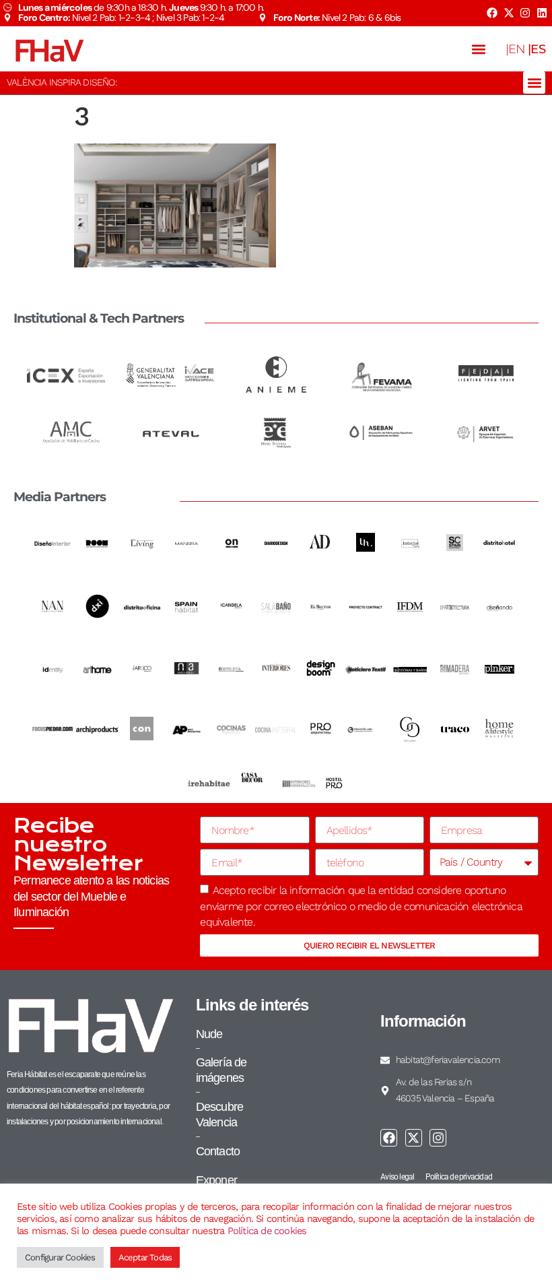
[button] (479, 49)
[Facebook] (492, 12)
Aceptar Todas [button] (145, 1257)
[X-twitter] (508, 12)
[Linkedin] (541, 12)
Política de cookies (267, 1231)
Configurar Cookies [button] (60, 1257)
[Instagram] (525, 12)
